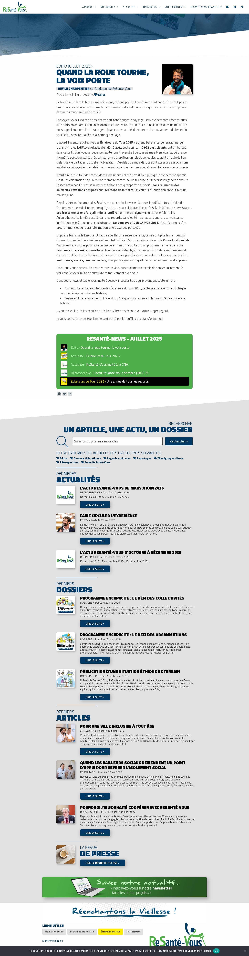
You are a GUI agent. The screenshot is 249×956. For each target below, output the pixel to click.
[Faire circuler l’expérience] (65, 522)
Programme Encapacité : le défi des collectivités (132, 598)
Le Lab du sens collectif (82, 931)
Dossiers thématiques (87, 458)
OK (216, 950)
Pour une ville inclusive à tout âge (117, 726)
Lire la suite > (95, 505)
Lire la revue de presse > (103, 863)
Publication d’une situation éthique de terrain (130, 671)
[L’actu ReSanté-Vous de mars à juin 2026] (65, 494)
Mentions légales (52, 940)
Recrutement (133, 931)
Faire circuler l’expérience (108, 516)
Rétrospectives (69, 462)
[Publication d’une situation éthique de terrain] (65, 678)
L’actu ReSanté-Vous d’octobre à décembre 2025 (130, 552)
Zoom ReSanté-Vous (97, 462)
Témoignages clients (170, 458)
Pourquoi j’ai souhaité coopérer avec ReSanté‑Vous (135, 807)
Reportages (143, 458)
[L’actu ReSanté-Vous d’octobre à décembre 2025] (65, 559)
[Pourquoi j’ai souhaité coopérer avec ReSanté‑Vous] (65, 814)
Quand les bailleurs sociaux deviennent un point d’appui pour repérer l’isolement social (132, 765)
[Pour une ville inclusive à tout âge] (65, 733)
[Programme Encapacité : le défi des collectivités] (65, 605)
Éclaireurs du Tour (110, 931)
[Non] (244, 951)
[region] (124, 361)
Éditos (63, 458)
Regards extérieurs (118, 458)
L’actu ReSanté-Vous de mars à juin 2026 (122, 488)
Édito (101, 94)
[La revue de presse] (65, 854)
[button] (124, 347)
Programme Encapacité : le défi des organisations (133, 635)
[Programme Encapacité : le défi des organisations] (65, 641)
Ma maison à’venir (54, 931)
